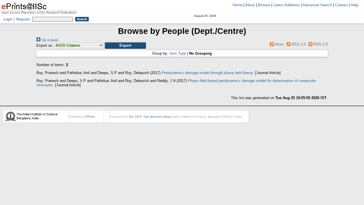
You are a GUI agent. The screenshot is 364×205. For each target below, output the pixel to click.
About (250, 5)
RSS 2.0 (320, 44)
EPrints (90, 116)
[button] (125, 45)
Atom (279, 44)
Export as (44, 45)
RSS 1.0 (298, 44)
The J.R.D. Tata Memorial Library (150, 116)
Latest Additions (286, 5)
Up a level (49, 40)
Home (237, 5)
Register (23, 19)
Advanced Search (317, 5)
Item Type (177, 53)
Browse (264, 5)
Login (7, 19)
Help (354, 5)
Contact (341, 5)
